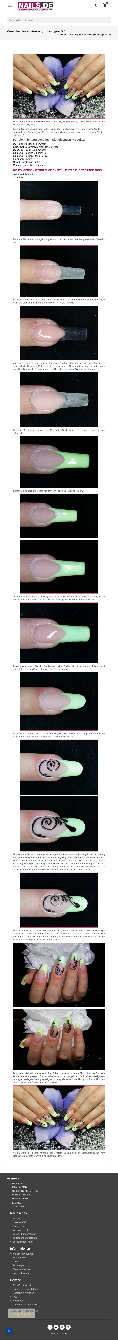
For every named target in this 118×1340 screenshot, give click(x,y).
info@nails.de (22, 1206)
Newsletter (19, 1300)
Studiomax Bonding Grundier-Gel (30, 153)
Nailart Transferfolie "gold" (26, 162)
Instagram (68, 1327)
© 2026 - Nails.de (59, 1333)
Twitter (56, 1327)
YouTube (62, 1327)
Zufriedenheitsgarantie (25, 1238)
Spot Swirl (18, 177)
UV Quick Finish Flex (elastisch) (29, 150)
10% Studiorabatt (22, 1285)
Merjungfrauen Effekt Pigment (28, 165)
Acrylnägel (18, 1265)
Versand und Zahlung (24, 1234)
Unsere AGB (19, 1222)
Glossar (17, 1261)
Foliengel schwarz (22, 159)
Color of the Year (22, 1269)
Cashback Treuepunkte (25, 1304)
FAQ (15, 1296)
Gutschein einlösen (23, 1293)
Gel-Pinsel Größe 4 (23, 174)
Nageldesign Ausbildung (26, 1289)
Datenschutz (20, 1226)
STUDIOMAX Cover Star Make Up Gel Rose (35, 147)
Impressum (19, 1218)
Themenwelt (19, 1257)
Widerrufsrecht (21, 1230)
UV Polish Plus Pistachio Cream (29, 144)
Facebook (50, 1327)
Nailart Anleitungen (23, 1253)
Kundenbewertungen (23, 1311)
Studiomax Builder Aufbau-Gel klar (30, 156)
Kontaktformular (22, 1273)
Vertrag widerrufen (23, 1241)
